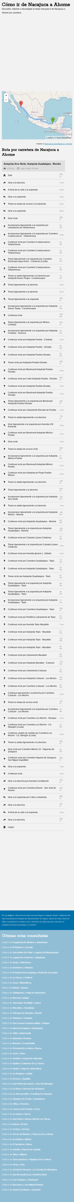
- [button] (6, 100)
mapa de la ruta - (58, 144)
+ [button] (6, 95)
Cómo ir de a (24, 942)
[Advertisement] (37, 54)
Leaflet (49, 137)
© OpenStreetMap (62, 137)
